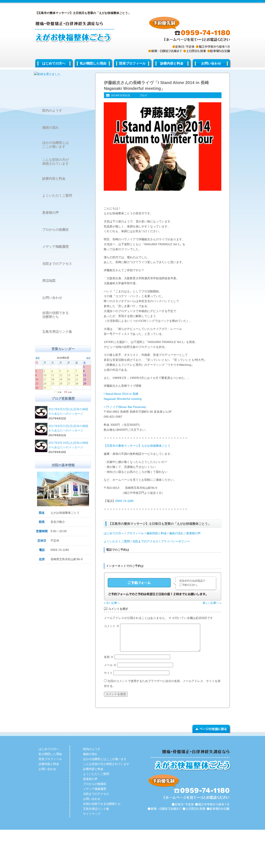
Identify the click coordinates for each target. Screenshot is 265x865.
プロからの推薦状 (55, 229)
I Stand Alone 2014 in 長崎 (121, 393)
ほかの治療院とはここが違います (55, 144)
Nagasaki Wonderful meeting (123, 398)
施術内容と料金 (156, 533)
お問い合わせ (211, 63)
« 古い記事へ (112, 602)
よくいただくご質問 (117, 541)
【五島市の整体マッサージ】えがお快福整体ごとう (137, 445)
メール (110, 665)
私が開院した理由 (93, 63)
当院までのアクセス (145, 541)
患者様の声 (193, 533)
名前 (108, 657)
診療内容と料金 (171, 63)
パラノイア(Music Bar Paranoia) (125, 407)
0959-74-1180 (124, 501)
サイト (108, 673)
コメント (111, 626)
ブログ (143, 95)
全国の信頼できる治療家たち (55, 314)
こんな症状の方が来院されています (55, 161)
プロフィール (135, 533)
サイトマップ (91, 813)
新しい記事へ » (212, 602)
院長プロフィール (132, 63)
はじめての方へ (53, 63)
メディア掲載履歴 (55, 246)
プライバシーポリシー (175, 541)
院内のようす (52, 110)
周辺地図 (48, 280)
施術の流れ (176, 533)
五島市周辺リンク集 (57, 331)
